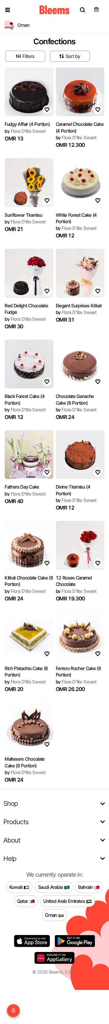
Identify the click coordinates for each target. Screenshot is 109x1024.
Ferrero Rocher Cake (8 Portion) (78, 671)
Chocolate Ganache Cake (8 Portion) (75, 399)
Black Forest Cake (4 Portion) (25, 399)
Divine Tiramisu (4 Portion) (73, 490)
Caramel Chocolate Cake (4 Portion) (80, 127)
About (11, 840)
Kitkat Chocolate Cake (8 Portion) (29, 581)
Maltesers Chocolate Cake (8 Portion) (25, 762)
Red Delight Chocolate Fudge (26, 309)
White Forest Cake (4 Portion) (76, 218)
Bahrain (86, 887)
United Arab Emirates (64, 901)
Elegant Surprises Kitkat (79, 306)
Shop (10, 803)
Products (16, 822)
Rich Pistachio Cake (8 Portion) (26, 671)
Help (10, 858)
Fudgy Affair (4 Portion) (27, 124)
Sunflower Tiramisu (23, 215)
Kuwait (16, 887)
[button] (7, 10)
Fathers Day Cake (22, 487)
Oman (51, 915)
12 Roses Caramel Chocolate (74, 581)
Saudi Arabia (51, 887)
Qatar (23, 901)
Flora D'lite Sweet (25, 131)
